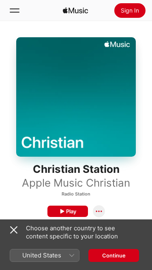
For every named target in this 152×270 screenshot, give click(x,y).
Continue (114, 255)
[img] (75, 10)
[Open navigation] (15, 10)
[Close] (13, 230)
